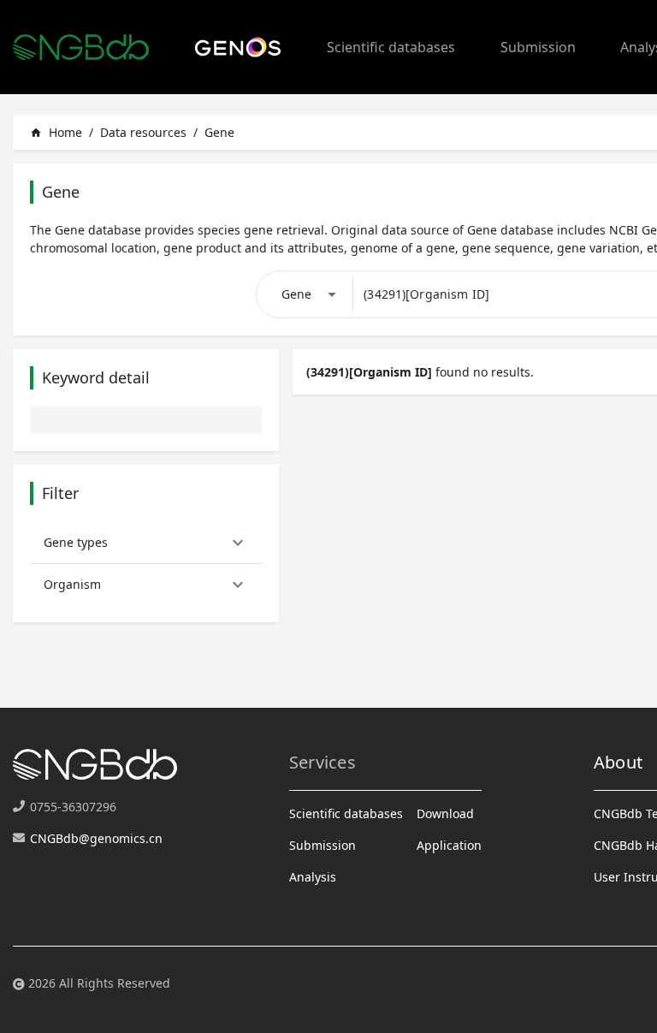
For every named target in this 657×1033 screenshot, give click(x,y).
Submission (538, 47)
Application (449, 845)
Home (56, 132)
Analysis (312, 877)
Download (445, 813)
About (618, 762)
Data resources (143, 132)
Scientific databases (391, 47)
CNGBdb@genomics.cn (96, 838)
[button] (146, 542)
